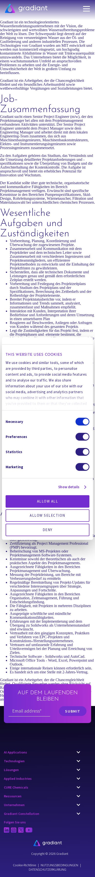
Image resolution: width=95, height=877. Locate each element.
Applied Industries (18, 778)
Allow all (47, 501)
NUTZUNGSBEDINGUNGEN (59, 865)
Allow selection (47, 515)
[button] (42, 752)
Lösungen (11, 770)
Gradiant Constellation (21, 813)
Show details (68, 486)
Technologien (14, 761)
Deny (48, 529)
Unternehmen (14, 805)
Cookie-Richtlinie (24, 865)
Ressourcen (12, 796)
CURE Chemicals (16, 787)
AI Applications (15, 752)
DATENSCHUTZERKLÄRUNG (47, 869)
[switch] (82, 437)
